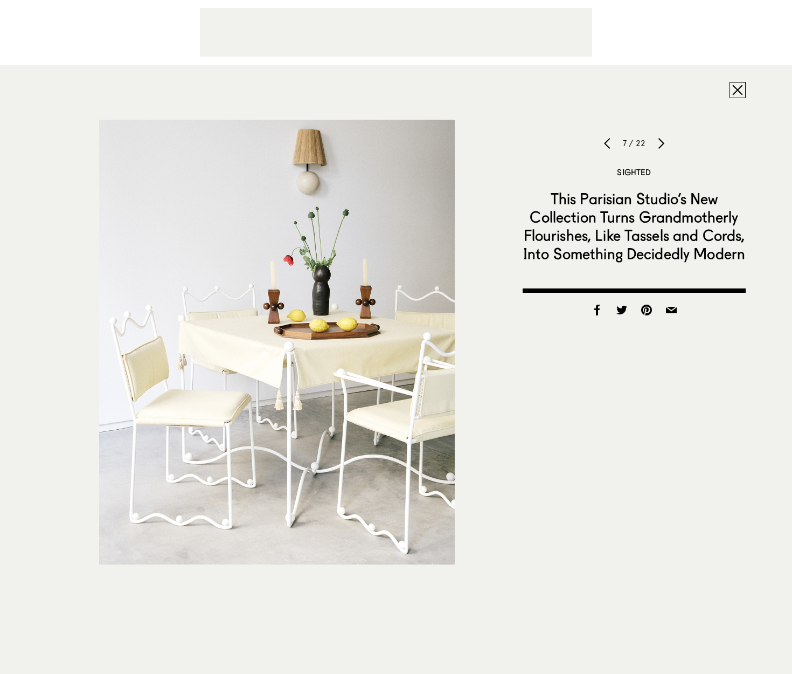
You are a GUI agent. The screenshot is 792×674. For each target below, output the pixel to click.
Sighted (634, 172)
